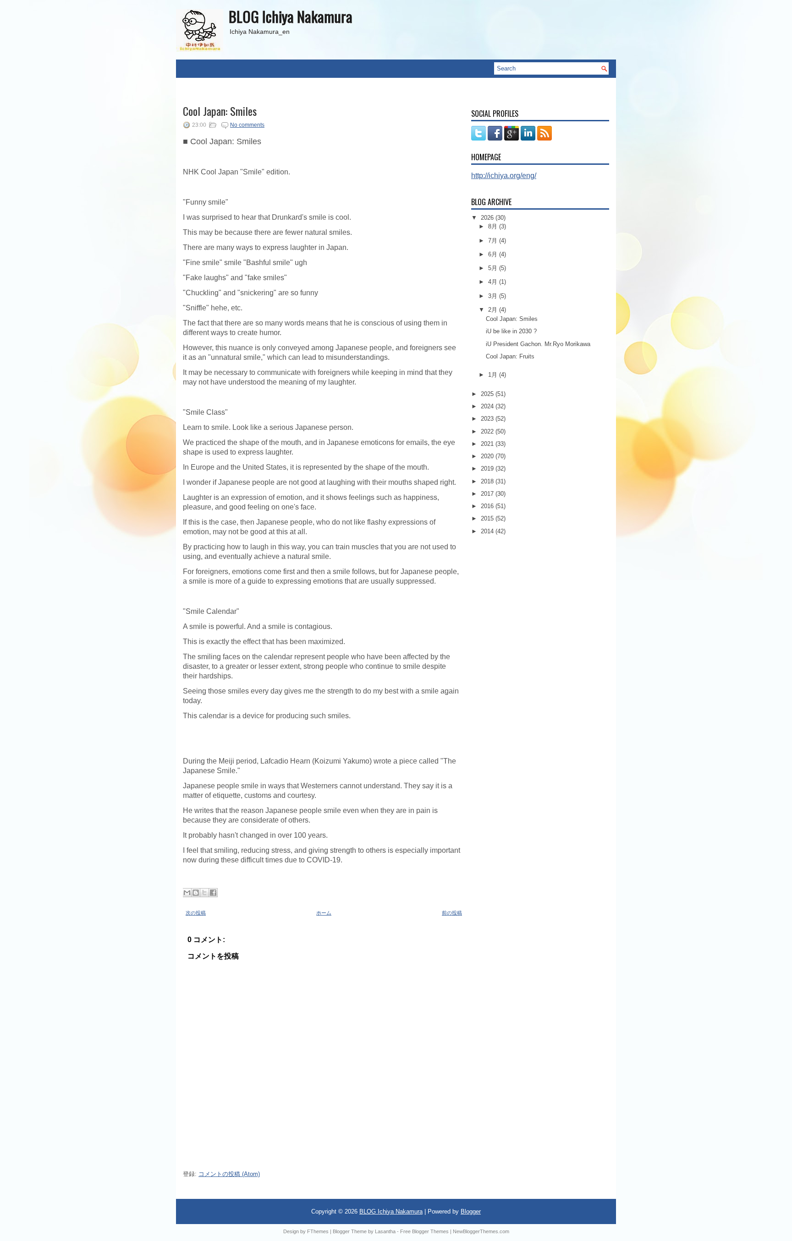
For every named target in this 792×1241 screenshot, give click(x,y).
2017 (488, 493)
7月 (493, 240)
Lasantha (385, 1231)
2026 (488, 217)
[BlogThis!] (195, 892)
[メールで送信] (187, 892)
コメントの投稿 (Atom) (229, 1174)
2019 (488, 468)
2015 (488, 518)
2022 (488, 431)
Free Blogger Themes (424, 1231)
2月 (493, 309)
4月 (493, 281)
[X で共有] (204, 892)
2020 (488, 456)
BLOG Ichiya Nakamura (290, 16)
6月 (493, 254)
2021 (488, 443)
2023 (488, 418)
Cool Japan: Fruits (510, 356)
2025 (488, 393)
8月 (493, 226)
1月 (493, 374)
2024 (488, 406)
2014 (488, 531)
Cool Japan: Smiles (220, 110)
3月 (493, 296)
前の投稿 (452, 913)
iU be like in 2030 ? (511, 331)
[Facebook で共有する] (213, 892)
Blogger (471, 1211)
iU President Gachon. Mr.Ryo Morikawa (538, 344)
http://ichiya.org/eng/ (503, 175)
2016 (488, 506)
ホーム (323, 913)
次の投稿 (196, 913)
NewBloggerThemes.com (481, 1231)
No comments (247, 125)
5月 (493, 268)
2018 (488, 481)
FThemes (318, 1231)
